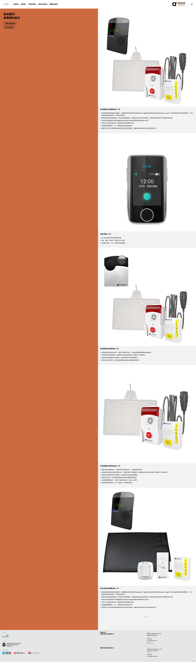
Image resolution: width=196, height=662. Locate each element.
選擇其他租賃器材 (10, 23)
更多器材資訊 (9, 27)
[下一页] (150, 616)
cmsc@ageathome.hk (152, 656)
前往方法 (149, 643)
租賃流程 (15, 4)
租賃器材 (23, 4)
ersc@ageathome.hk (152, 640)
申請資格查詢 (32, 4)
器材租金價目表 (42, 4)
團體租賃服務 (54, 4)
